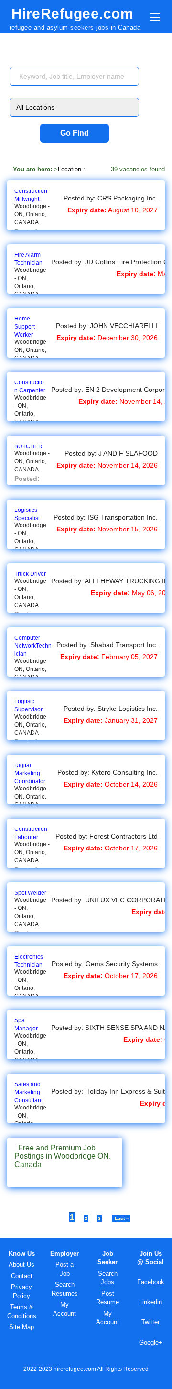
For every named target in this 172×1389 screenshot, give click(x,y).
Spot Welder (30, 892)
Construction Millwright (30, 195)
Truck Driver (30, 573)
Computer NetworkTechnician (33, 645)
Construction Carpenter (29, 386)
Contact (21, 1275)
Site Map (21, 1326)
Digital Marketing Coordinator (29, 773)
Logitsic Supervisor (28, 705)
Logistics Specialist (27, 514)
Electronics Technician (28, 960)
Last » (121, 1218)
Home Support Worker (24, 326)
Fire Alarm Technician (28, 258)
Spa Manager (26, 1024)
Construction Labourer (30, 833)
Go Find (74, 133)
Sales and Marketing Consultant (28, 1092)
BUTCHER (28, 446)
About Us (21, 1264)
